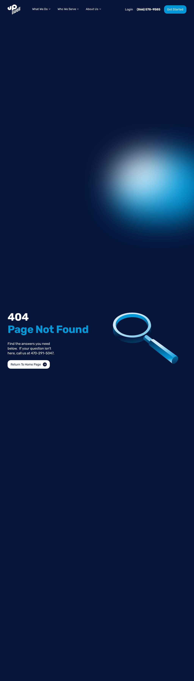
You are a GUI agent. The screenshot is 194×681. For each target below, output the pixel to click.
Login (129, 9)
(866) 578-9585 (148, 9)
